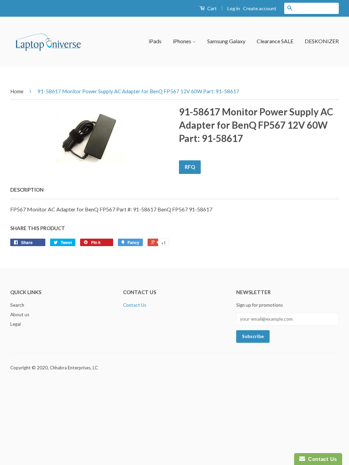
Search (17, 305)
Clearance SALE (275, 41)
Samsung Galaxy (226, 41)
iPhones (182, 41)
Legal (15, 324)
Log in (233, 8)
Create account (259, 8)
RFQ (190, 167)
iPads (155, 41)
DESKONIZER (322, 41)
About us (19, 314)
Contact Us (134, 305)
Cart (211, 8)
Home (17, 91)
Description (27, 190)
